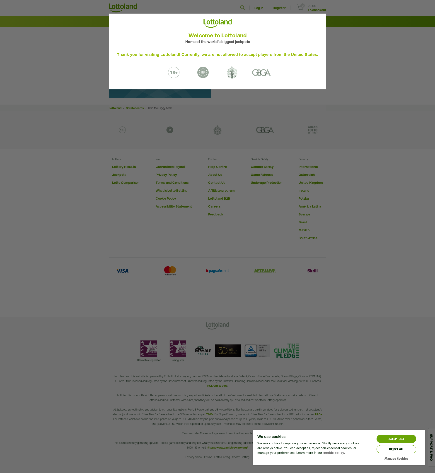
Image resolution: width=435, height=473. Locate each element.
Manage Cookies (396, 459)
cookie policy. (334, 452)
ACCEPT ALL (396, 439)
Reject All (396, 449)
